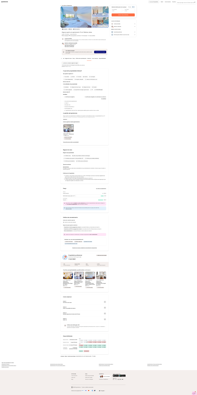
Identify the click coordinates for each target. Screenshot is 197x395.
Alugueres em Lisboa (5, 364)
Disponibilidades (102, 58)
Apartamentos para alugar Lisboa (56, 364)
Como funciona (168, 1)
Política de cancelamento (81, 58)
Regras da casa (68, 58)
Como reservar (95, 58)
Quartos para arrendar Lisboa (104, 365)
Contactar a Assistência (103, 379)
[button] (190, 2)
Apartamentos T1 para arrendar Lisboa (106, 364)
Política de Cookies (88, 377)
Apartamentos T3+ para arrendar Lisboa (57, 365)
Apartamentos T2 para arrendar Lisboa (154, 364)
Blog (72, 379)
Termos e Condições (89, 379)
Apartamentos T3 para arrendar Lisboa (9, 365)
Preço (73, 58)
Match (162, 1)
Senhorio (89, 58)
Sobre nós (73, 377)
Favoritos (174, 1)
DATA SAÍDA (127, 9)
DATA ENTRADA (114, 9)
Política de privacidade (89, 375)
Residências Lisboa (5, 367)
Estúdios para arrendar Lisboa (153, 365)
